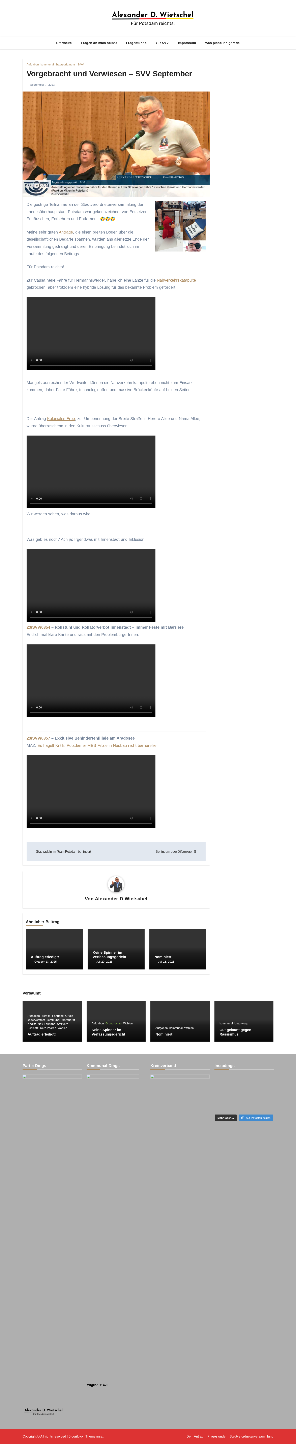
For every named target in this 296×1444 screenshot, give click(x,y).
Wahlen (62, 1027)
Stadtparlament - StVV (69, 64)
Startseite (64, 43)
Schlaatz (33, 1027)
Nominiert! (163, 957)
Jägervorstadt (36, 1019)
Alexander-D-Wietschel (121, 898)
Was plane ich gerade (222, 43)
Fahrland (58, 1015)
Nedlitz (32, 1023)
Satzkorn (62, 1023)
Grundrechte (114, 1023)
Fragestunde (137, 43)
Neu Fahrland (46, 1023)
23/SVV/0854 (38, 627)
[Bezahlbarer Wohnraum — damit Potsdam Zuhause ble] (223, 1106)
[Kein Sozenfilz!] (244, 1106)
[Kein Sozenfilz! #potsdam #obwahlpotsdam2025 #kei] (264, 1081)
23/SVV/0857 (38, 738)
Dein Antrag (194, 1436)
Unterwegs (241, 1023)
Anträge (66, 232)
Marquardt (68, 1019)
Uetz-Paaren (48, 1027)
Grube (69, 1015)
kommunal (47, 64)
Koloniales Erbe (61, 418)
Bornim (46, 1015)
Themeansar (94, 1436)
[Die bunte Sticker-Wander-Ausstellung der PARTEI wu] (223, 1081)
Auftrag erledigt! (45, 957)
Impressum (187, 43)
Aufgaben (33, 64)
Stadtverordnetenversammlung (251, 1436)
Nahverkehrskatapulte (176, 280)
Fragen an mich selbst (99, 43)
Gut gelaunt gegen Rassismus (235, 1032)
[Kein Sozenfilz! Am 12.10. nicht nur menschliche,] (244, 1093)
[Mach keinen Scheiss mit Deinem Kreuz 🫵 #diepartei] (264, 1093)
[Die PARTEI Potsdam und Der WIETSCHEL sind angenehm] (244, 1081)
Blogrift (73, 1436)
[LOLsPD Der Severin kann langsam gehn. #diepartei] (223, 1093)
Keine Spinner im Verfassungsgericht (109, 954)
